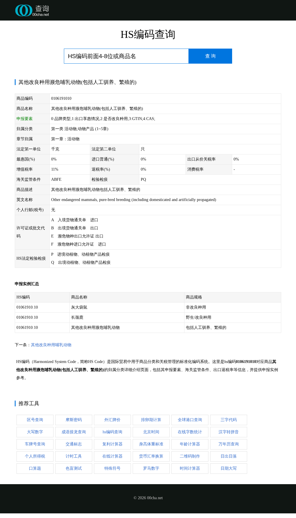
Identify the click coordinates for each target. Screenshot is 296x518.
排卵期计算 (151, 420)
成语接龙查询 (74, 432)
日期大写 (229, 468)
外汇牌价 (112, 420)
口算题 (35, 468)
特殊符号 (112, 468)
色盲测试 (74, 468)
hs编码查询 (112, 432)
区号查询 (35, 420)
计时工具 (74, 456)
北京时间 (151, 432)
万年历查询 (229, 444)
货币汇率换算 (151, 456)
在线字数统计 (190, 432)
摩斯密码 (74, 420)
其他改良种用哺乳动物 (51, 345)
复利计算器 (112, 444)
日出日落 (229, 456)
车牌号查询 (35, 444)
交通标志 (74, 444)
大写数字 (35, 432)
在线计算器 (112, 456)
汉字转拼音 (229, 432)
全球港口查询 (190, 420)
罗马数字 (151, 468)
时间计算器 (190, 468)
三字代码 (229, 420)
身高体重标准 (151, 444)
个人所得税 (35, 456)
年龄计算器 (190, 444)
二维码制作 (190, 456)
